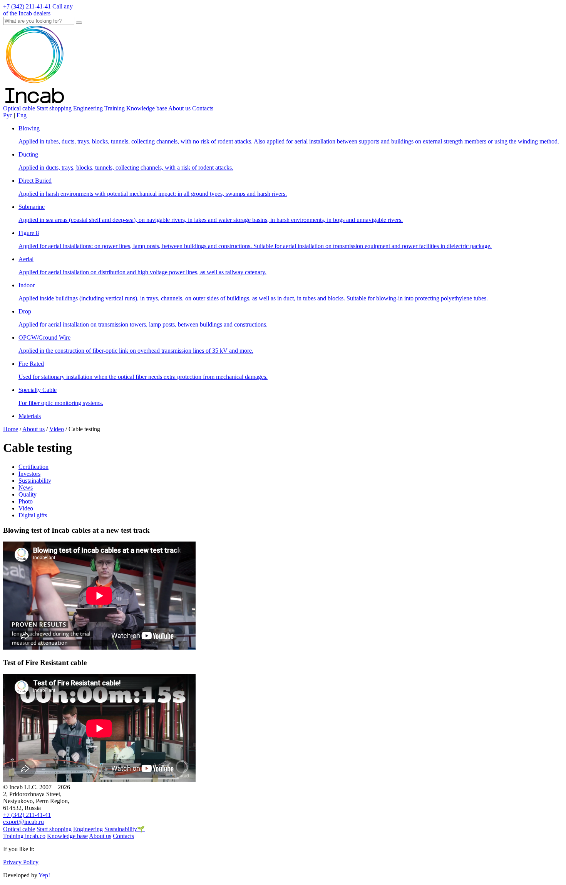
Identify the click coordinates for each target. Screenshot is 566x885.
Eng (22, 115)
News (25, 487)
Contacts (202, 108)
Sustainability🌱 (124, 829)
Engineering (88, 108)
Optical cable (19, 108)
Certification (33, 466)
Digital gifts (32, 515)
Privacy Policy (21, 862)
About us (179, 108)
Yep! (44, 875)
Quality (27, 494)
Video (25, 508)
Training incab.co (24, 836)
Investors (29, 473)
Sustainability (34, 480)
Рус (7, 115)
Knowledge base (146, 108)
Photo (25, 501)
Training (114, 108)
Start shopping (54, 108)
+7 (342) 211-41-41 (27, 815)
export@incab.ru (23, 821)
